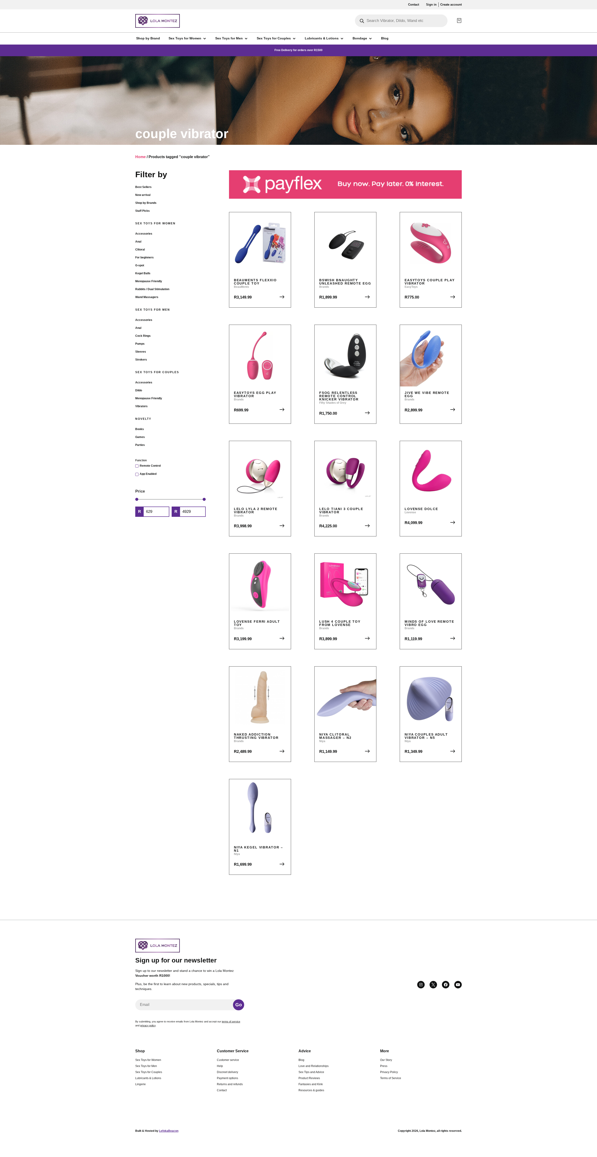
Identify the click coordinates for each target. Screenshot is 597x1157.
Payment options (227, 1078)
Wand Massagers (146, 297)
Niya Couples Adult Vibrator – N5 (426, 736)
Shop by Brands (145, 203)
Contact (222, 1090)
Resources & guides (311, 1090)
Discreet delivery (227, 1072)
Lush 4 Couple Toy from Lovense (340, 623)
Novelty (143, 418)
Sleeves (140, 351)
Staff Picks (142, 210)
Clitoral (140, 249)
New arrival (142, 195)
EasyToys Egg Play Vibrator (255, 394)
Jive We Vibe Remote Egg (427, 394)
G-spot (139, 265)
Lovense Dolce (421, 509)
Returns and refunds (230, 1084)
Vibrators (141, 406)
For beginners (144, 257)
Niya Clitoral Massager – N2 (335, 736)
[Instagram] (421, 984)
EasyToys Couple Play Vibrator (430, 281)
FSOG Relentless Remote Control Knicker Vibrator (339, 396)
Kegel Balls (142, 273)
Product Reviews (309, 1078)
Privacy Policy (389, 1072)
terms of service (231, 1021)
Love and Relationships (313, 1066)
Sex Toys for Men (152, 309)
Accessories (143, 233)
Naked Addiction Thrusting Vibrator (256, 736)
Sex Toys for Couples (157, 372)
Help (220, 1066)
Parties (140, 445)
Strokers (141, 359)
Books (139, 429)
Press (383, 1066)
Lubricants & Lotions (148, 1078)
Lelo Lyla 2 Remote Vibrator (256, 510)
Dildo (138, 390)
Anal (138, 241)
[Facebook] (445, 984)
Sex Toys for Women (155, 223)
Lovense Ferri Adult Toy (257, 623)
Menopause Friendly (148, 281)
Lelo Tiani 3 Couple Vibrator (341, 510)
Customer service (228, 1060)
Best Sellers (143, 187)
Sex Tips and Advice (311, 1072)
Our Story (386, 1060)
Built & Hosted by (156, 1131)
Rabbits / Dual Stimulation (152, 289)
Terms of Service (390, 1078)
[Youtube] (458, 984)
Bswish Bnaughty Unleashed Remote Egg (345, 281)
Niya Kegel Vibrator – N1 (258, 848)
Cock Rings (143, 335)
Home (140, 157)
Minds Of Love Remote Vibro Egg (429, 623)
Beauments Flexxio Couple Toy (255, 281)
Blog (301, 1060)
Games (140, 437)
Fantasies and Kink (310, 1084)
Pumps (140, 343)
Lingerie (140, 1084)
